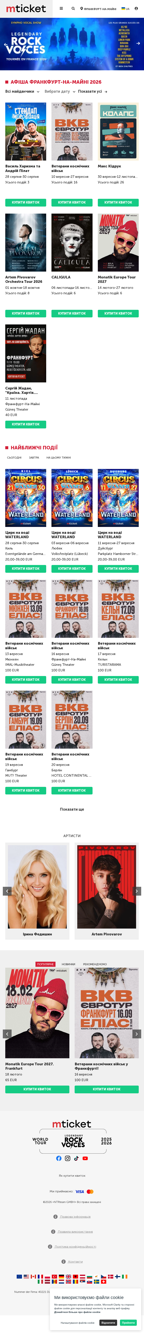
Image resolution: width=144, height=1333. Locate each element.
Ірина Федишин (37, 934)
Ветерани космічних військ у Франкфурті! (101, 1066)
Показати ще (72, 809)
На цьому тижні (59, 457)
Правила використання (75, 1232)
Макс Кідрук (109, 166)
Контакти (75, 1262)
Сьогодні (14, 457)
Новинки (68, 964)
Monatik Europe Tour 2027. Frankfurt (29, 1066)
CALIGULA (60, 277)
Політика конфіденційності (75, 1247)
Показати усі (90, 91)
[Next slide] (136, 891)
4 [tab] (30, 59)
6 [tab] (44, 59)
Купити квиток (26, 424)
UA (127, 9)
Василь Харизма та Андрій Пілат (22, 168)
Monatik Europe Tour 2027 (117, 279)
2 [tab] (16, 59)
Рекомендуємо (95, 964)
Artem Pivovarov (107, 934)
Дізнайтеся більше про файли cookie (77, 1312)
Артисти (72, 836)
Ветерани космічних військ (70, 168)
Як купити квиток (72, 1176)
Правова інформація (75, 1217)
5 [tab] (37, 59)
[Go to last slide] (7, 891)
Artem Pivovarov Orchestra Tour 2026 (23, 279)
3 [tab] (23, 59)
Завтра (34, 457)
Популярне (45, 964)
